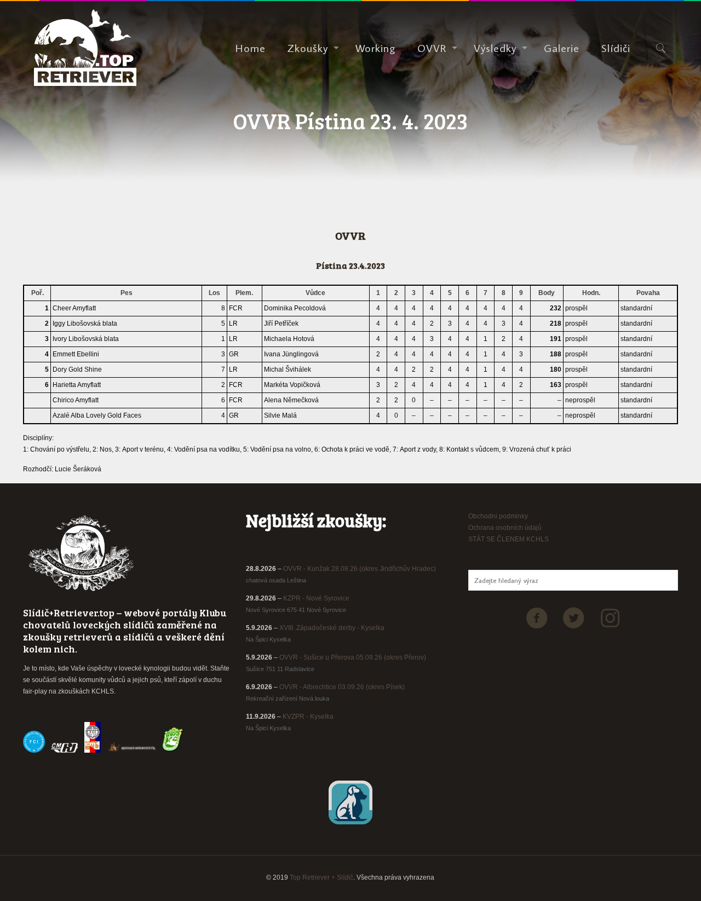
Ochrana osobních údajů (505, 528)
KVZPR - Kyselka (308, 716)
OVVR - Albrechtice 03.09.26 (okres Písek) (342, 687)
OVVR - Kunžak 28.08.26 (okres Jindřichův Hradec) (359, 569)
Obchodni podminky (498, 516)
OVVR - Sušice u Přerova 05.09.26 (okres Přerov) (352, 657)
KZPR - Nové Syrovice (316, 598)
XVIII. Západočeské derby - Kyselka (331, 628)
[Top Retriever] (85, 47)
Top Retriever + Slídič (321, 877)
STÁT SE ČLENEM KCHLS (508, 539)
